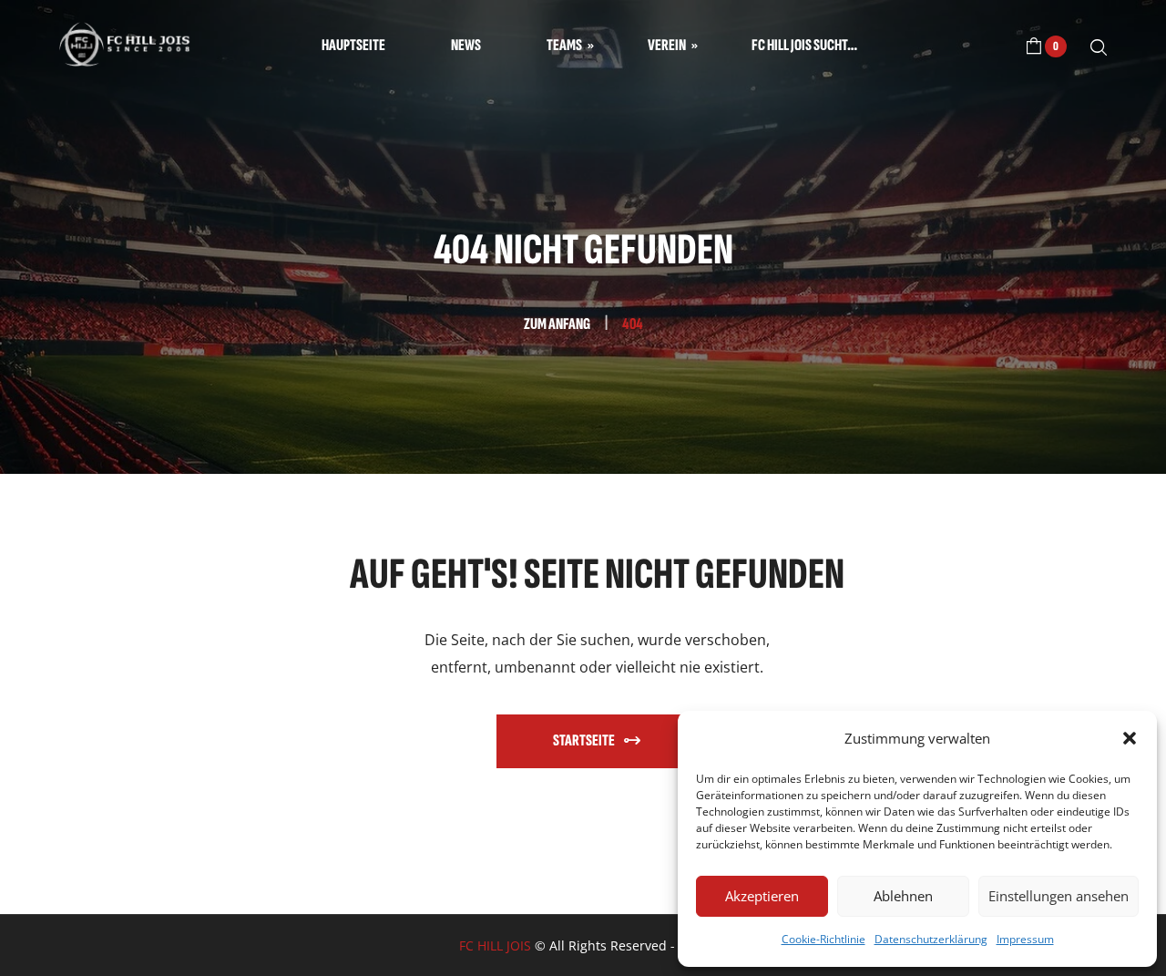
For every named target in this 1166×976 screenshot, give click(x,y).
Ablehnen (903, 896)
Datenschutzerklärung (930, 939)
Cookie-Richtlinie (823, 939)
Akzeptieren (762, 896)
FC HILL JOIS (495, 945)
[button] (1129, 738)
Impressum (1025, 939)
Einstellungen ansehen (1058, 896)
